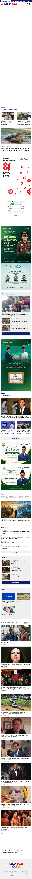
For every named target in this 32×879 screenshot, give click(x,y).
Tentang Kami (26, 873)
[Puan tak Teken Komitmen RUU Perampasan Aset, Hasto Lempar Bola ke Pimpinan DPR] (16, 304)
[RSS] (19, 866)
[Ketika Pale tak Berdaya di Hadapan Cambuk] (6, 570)
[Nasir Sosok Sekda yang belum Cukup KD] (6, 563)
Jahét (18, 601)
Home (6, 871)
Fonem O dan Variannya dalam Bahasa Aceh (8, 602)
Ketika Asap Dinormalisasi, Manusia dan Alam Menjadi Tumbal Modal (15, 526)
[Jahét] (23, 596)
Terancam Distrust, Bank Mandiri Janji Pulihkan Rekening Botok (19, 320)
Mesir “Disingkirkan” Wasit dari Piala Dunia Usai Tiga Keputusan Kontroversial (24, 432)
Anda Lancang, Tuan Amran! (18, 576)
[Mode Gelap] (27, 4)
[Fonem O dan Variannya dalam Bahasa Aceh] (8, 596)
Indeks (11, 871)
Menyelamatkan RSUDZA (7, 542)
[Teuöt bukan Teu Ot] (8, 609)
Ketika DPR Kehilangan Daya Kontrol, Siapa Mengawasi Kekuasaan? (15, 547)
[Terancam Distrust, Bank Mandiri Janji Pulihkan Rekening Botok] (6, 321)
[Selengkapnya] (29, 590)
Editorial (3, 146)
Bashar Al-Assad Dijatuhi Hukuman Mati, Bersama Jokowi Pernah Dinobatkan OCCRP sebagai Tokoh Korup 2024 (16, 417)
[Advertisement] (16, 22)
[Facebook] (13, 866)
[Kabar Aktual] (11, 4)
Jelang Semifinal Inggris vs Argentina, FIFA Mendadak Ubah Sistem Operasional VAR (8, 432)
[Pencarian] (30, 4)
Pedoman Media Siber (15, 873)
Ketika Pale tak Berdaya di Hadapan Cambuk (18, 569)
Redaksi (16, 871)
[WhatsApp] (16, 866)
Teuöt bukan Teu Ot (7, 615)
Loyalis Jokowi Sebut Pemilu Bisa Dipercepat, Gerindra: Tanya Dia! (19, 327)
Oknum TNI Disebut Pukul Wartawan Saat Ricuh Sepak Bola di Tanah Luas (8, 123)
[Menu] (2, 4)
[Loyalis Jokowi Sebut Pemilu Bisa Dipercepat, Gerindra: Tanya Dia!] (6, 328)
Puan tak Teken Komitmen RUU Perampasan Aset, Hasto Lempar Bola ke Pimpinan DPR (15, 315)
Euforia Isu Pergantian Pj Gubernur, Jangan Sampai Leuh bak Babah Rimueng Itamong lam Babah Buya (15, 150)
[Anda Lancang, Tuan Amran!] (6, 577)
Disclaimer (5, 873)
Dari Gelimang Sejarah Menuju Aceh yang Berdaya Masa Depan (16, 521)
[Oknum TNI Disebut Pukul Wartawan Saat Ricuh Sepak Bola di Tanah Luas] (8, 116)
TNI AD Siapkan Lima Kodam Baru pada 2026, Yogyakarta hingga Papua (24, 123)
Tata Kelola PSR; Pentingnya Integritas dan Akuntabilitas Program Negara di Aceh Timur (15, 537)
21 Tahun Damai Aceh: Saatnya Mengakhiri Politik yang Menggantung (15, 532)
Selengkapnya (15, 333)
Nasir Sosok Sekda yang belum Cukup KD (19, 562)
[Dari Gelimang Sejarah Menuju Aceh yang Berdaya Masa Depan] (16, 509)
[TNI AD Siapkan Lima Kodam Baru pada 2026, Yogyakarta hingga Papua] (24, 116)
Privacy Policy (23, 871)
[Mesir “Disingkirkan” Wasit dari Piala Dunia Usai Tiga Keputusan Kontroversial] (24, 425)
